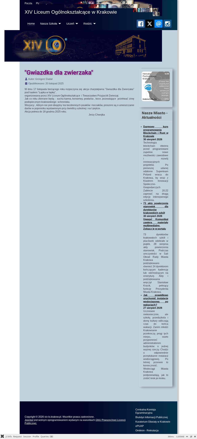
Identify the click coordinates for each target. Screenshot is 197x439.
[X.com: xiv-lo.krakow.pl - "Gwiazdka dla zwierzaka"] (150, 24)
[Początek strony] (192, 434)
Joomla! (29, 420)
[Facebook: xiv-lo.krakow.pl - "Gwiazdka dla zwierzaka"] (141, 24)
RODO (113, 3)
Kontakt (125, 3)
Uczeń (70, 23)
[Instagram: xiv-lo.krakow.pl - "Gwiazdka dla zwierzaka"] (167, 24)
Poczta (28, 3)
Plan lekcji (41, 3)
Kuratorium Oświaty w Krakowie (152, 421)
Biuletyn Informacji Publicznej (151, 417)
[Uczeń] (76, 24)
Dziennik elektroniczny (63, 3)
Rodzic (87, 23)
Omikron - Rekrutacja (147, 430)
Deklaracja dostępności (92, 3)
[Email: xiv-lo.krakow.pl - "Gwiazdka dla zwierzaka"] (159, 24)
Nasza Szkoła (48, 23)
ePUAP (139, 426)
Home (31, 23)
